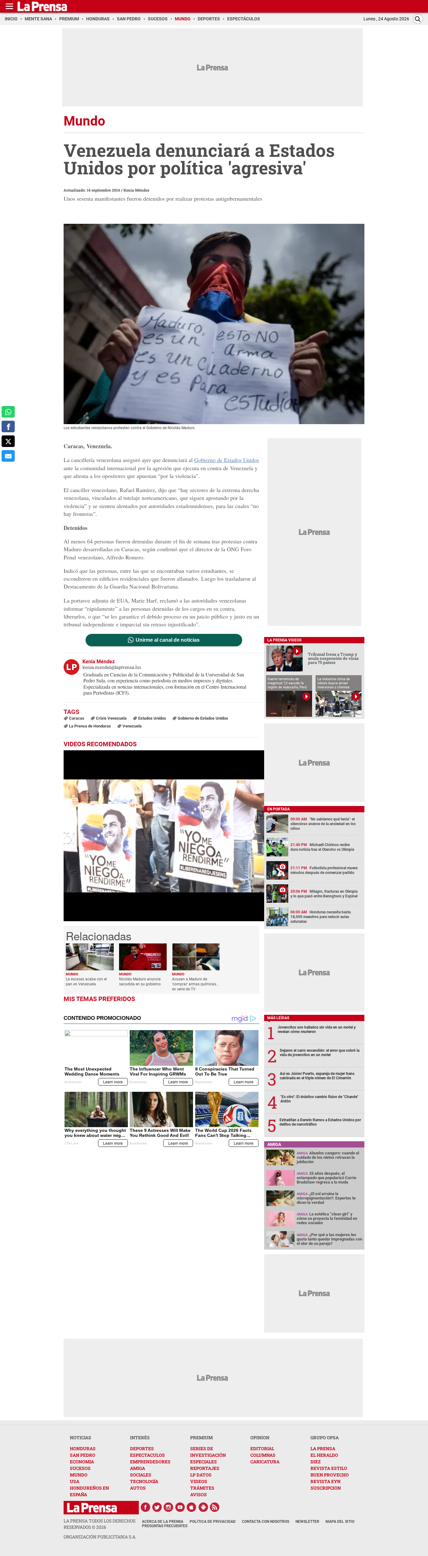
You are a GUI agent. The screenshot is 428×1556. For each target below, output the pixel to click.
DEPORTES (142, 1448)
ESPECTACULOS (147, 1455)
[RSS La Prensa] (215, 1507)
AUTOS (138, 1488)
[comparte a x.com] (8, 441)
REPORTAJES (204, 1468)
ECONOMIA (82, 1462)
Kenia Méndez (136, 190)
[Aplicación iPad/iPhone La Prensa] (192, 1507)
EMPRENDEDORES (150, 1462)
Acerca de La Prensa (162, 1521)
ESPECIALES (203, 1462)
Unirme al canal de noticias (168, 640)
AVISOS (198, 1494)
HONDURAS (83, 1448)
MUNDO (78, 1475)
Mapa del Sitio (340, 1521)
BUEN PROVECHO (330, 1475)
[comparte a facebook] (8, 426)
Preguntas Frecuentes (164, 1526)
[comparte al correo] (8, 456)
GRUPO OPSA (325, 1437)
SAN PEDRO (82, 1455)
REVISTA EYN (326, 1481)
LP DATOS (200, 1475)
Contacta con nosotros (265, 1521)
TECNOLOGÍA (144, 1481)
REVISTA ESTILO (329, 1468)
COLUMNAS (262, 1455)
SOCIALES (140, 1475)
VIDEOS (198, 1481)
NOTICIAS (80, 1437)
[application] (164, 835)
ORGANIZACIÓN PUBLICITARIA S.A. (100, 1537)
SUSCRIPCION (326, 1488)
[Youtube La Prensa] (180, 1507)
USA (74, 1481)
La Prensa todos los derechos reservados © (99, 1524)
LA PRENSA (323, 1448)
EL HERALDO (324, 1455)
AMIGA (137, 1468)
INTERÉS (140, 1437)
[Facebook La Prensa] (145, 1507)
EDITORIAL (262, 1448)
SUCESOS (80, 1468)
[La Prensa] (92, 1507)
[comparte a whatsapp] (8, 412)
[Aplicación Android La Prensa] (203, 1507)
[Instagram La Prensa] (169, 1507)
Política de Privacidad (213, 1521)
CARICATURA (264, 1462)
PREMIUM (201, 1437)
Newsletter (307, 1521)
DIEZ (316, 1462)
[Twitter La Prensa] (157, 1507)
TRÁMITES (202, 1488)
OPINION (259, 1437)
